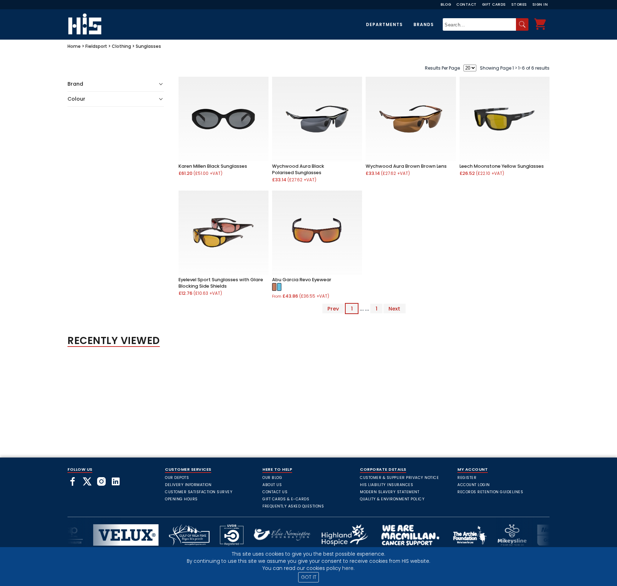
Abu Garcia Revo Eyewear (301, 280)
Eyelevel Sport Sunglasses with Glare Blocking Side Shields (221, 283)
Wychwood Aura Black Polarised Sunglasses (298, 169)
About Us (272, 485)
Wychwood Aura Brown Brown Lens (406, 166)
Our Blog (272, 477)
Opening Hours (181, 499)
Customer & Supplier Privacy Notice (399, 477)
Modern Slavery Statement (389, 492)
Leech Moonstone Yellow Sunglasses (502, 166)
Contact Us (274, 492)
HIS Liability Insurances (386, 485)
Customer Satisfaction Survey (198, 492)
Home (74, 46)
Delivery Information (188, 485)
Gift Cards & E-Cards (285, 499)
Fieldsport (96, 46)
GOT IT (308, 577)
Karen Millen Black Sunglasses (213, 166)
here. (348, 568)
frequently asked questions (293, 506)
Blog (446, 4)
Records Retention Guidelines (490, 492)
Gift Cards (494, 4)
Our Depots (177, 477)
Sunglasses (148, 46)
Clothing (121, 46)
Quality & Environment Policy (392, 499)
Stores (519, 4)
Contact (466, 4)
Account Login (473, 485)
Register (466, 477)
